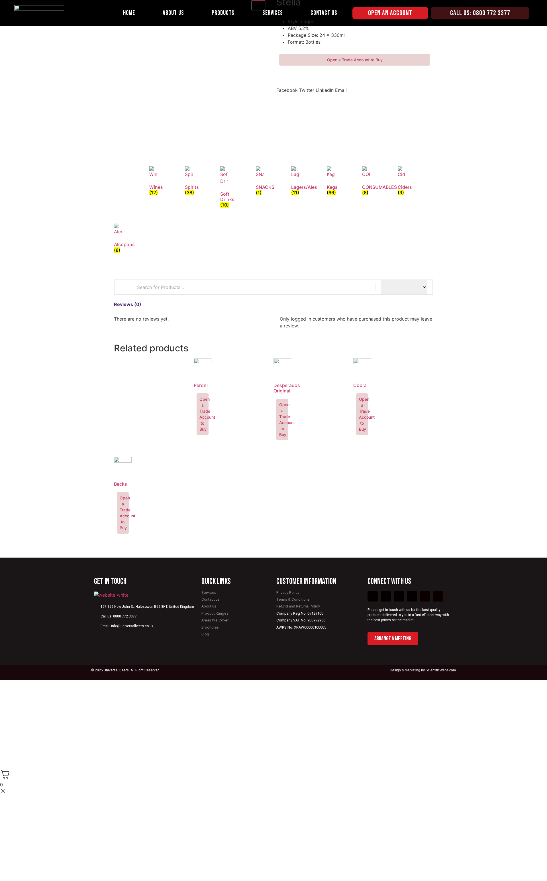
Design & (397, 670)
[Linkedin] (438, 596)
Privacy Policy (287, 592)
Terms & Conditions (293, 599)
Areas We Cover (214, 620)
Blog (205, 634)
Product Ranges (214, 613)
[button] (287, 87)
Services (272, 13)
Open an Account (390, 13)
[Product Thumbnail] (258, 5)
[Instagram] (425, 596)
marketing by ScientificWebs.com (430, 670)
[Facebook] (373, 596)
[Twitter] (386, 596)
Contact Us (324, 13)
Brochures (210, 627)
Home (129, 13)
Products (223, 13)
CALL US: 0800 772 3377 (480, 13)
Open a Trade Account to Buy (355, 59)
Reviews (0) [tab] (127, 304)
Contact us (210, 599)
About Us (173, 13)
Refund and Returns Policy (298, 606)
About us (208, 606)
